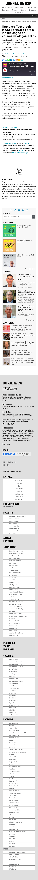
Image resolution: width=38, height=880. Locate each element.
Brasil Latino (12, 747)
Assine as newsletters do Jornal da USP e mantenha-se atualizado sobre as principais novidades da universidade (17, 415)
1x (13, 71)
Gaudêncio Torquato (14, 582)
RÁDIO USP (8, 719)
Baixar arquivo (7, 77)
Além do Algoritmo (14, 735)
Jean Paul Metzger (13, 597)
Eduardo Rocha (13, 669)
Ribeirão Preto (8, 507)
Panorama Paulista (14, 528)
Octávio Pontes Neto (14, 705)
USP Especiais (12, 836)
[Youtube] (19, 210)
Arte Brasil (11, 740)
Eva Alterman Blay (13, 575)
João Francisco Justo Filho (16, 602)
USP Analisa (12, 834)
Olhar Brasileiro (13, 798)
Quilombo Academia (14, 812)
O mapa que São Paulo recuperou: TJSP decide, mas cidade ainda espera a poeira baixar (26, 277)
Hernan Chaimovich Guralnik (16, 592)
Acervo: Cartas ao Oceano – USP (17, 733)
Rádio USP (27, 143)
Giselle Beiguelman (14, 674)
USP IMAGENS (9, 649)
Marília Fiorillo (12, 695)
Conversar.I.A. (12, 754)
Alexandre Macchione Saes (16, 553)
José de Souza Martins (15, 604)
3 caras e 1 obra (13, 728)
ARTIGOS (7, 537)
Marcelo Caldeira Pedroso (15, 614)
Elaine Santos (12, 568)
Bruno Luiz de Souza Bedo (16, 662)
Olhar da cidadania (13, 800)
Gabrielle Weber (13, 580)
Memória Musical (13, 786)
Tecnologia (19, 497)
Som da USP (12, 824)
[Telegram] (14, 60)
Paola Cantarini (13, 628)
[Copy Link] (19, 60)
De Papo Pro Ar (13, 759)
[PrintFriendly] (22, 60)
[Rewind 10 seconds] (10, 71)
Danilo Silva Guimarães (15, 561)
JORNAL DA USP (18, 3)
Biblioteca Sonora (13, 745)
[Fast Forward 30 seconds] (17, 71)
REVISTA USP (9, 642)
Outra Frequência (13, 805)
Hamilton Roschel (13, 589)
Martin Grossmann (13, 700)
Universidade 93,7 (13, 829)
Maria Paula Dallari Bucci (15, 623)
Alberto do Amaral (13, 659)
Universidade (19, 499)
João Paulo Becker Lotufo (16, 681)
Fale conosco (7, 404)
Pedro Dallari (12, 710)
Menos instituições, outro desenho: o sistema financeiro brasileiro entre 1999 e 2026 (26, 292)
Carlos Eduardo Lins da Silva (16, 667)
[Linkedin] (11, 60)
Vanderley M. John (13, 635)
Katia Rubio (12, 611)
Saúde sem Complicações (16, 822)
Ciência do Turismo (14, 519)
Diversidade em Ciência (15, 766)
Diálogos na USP (13, 762)
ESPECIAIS (8, 541)
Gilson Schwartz (13, 671)
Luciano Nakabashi (14, 688)
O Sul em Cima (12, 795)
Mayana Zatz (12, 703)
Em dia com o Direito (14, 771)
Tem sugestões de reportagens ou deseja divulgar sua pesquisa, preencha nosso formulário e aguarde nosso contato (16, 398)
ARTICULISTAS (10, 547)
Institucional (19, 494)
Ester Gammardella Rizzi (15, 573)
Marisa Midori (12, 698)
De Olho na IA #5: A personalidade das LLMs (25, 256)
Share (33, 74)
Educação (19, 491)
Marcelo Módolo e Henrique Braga (18, 616)
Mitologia (11, 788)
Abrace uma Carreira (14, 730)
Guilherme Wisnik (13, 679)
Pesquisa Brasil (13, 807)
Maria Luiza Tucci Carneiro (16, 621)
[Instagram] (27, 210)
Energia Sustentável (14, 526)
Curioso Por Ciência (14, 521)
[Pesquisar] (33, 217)
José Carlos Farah (13, 683)
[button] (33, 16)
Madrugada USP (13, 781)
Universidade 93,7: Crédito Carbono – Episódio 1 (24, 226)
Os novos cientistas (14, 803)
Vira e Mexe (12, 844)
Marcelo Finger (12, 693)
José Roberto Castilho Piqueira (17, 609)
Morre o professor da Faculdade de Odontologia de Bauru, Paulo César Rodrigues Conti (22, 344)
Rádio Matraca (12, 815)
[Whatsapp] (8, 60)
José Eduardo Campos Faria (16, 606)
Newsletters (6, 412)
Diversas (11, 764)
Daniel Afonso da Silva (14, 556)
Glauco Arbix (12, 676)
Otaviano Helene (13, 626)
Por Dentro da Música (14, 810)
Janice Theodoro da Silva (15, 594)
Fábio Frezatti (12, 577)
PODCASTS (8, 512)
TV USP (6, 646)
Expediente (6, 444)
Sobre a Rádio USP (13, 723)
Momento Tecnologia (10, 143)
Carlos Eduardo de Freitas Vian (17, 664)
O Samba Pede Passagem (15, 793)
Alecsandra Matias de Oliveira (16, 551)
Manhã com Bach (13, 783)
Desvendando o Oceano (15, 523)
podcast (21, 150)
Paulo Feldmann (13, 630)
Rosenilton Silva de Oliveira (16, 633)
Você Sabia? (12, 846)
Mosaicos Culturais (14, 791)
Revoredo (11, 817)
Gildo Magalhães (13, 585)
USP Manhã (12, 839)
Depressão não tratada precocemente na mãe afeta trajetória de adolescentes (21, 352)
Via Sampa (11, 841)
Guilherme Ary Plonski (14, 587)
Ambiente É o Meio (14, 738)
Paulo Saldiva (12, 707)
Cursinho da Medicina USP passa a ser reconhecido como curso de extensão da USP (23, 335)
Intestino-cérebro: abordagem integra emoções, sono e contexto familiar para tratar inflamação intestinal (22, 328)
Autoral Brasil (12, 742)
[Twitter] (6, 60)
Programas (11, 725)
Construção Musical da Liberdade (17, 752)
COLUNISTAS (9, 655)
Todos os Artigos (30, 320)
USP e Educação (13, 533)
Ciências (19, 483)
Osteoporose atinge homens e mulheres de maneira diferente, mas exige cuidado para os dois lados (22, 361)
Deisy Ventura (12, 563)
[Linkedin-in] (23, 210)
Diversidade (19, 489)
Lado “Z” (11, 779)
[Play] (5, 70)
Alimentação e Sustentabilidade (17, 516)
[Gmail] (16, 60)
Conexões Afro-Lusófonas (16, 750)
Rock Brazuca (12, 819)
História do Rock (13, 774)
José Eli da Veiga (13, 686)
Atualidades (19, 481)
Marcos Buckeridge (14, 618)
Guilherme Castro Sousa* (14, 54)
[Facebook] (3, 60)
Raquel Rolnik (12, 712)
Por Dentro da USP (13, 531)
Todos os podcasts (30, 269)
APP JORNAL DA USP (9, 462)
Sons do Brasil (12, 827)
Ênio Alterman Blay (14, 570)
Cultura (19, 486)
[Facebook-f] (11, 210)
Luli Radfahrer (12, 691)
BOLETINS (6, 849)
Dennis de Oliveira (13, 565)
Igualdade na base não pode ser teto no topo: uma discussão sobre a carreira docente (26, 308)
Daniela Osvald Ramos (14, 558)
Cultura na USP (13, 757)
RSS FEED (5, 465)
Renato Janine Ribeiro (14, 715)
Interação (11, 776)
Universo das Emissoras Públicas (17, 832)
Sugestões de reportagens (11, 395)
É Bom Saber (12, 769)
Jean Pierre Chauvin (14, 599)
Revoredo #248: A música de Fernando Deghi (24, 241)
